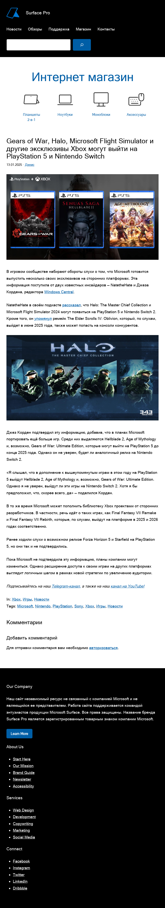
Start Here (22, 759)
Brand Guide (24, 772)
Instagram (21, 868)
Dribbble (20, 888)
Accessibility (23, 786)
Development (24, 816)
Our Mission (23, 765)
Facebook (21, 861)
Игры (27, 599)
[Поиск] (82, 45)
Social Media (24, 837)
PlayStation (62, 606)
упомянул (43, 318)
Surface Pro (38, 12)
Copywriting (23, 823)
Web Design (23, 810)
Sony (78, 606)
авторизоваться (103, 647)
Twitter (18, 874)
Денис (29, 164)
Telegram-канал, (66, 586)
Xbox (16, 599)
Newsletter (22, 779)
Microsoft (25, 606)
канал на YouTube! (127, 586)
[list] (82, 107)
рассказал (71, 305)
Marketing (21, 830)
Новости (41, 599)
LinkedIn (20, 881)
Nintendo (42, 606)
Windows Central (58, 292)
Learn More (19, 734)
